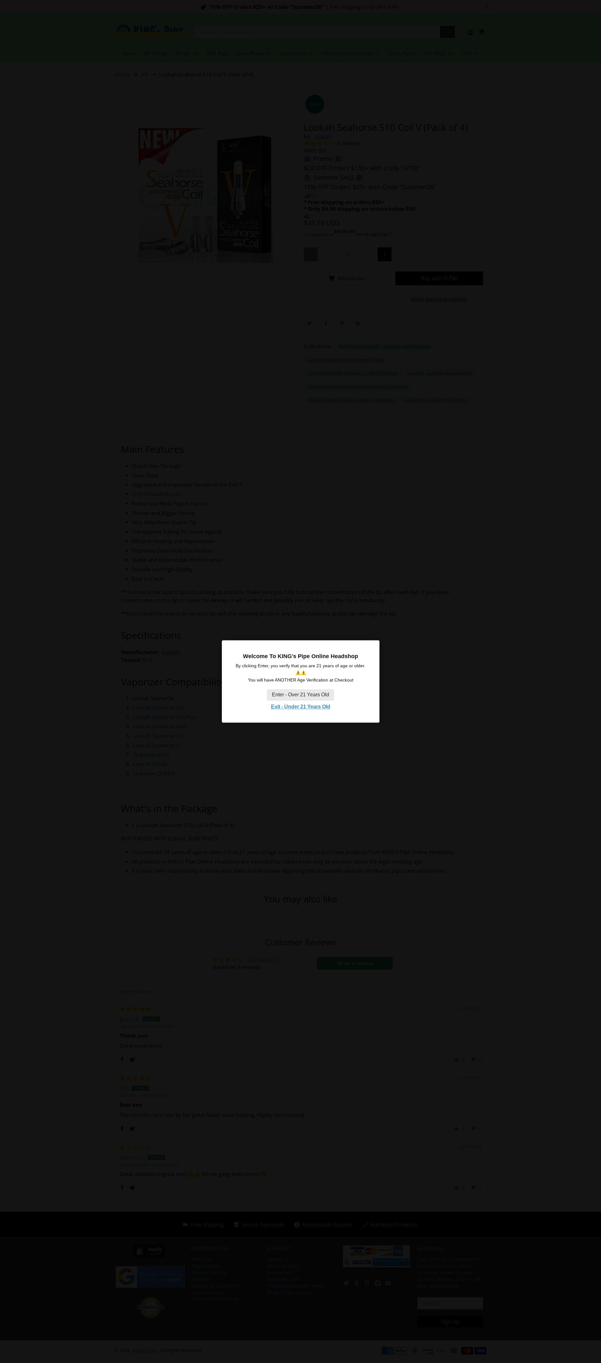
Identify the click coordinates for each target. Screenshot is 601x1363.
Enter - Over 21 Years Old (300, 694)
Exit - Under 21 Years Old (300, 706)
